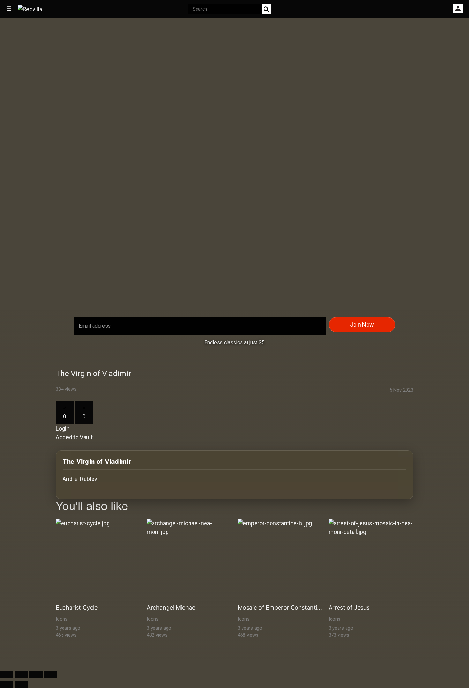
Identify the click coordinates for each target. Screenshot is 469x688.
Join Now (362, 324)
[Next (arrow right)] (21, 684)
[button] (458, 8)
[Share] (21, 674)
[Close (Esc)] (6, 674)
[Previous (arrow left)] (6, 684)
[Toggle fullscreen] (36, 674)
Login (63, 428)
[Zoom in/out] (50, 674)
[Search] (266, 8)
